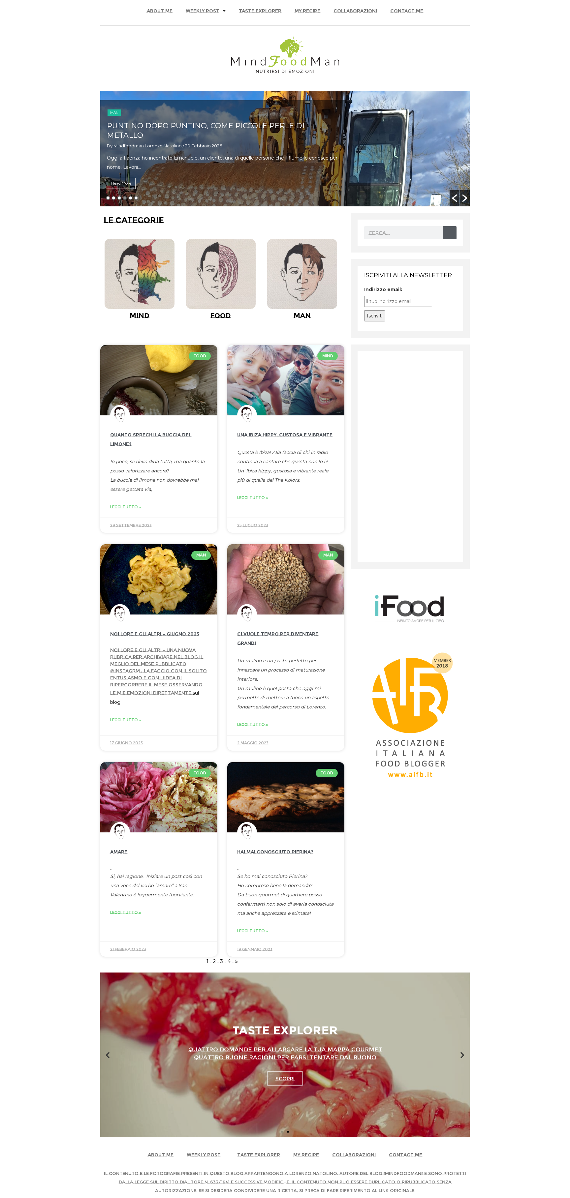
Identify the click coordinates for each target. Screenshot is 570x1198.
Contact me (406, 11)
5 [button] (130, 198)
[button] (454, 198)
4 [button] (125, 198)
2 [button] (113, 198)
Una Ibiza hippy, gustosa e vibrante (284, 435)
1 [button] (108, 198)
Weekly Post (202, 11)
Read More (121, 183)
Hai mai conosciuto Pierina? (275, 852)
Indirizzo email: (383, 289)
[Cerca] (450, 232)
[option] (285, 148)
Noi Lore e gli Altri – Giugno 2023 (154, 634)
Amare (118, 852)
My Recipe (307, 11)
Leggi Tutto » (125, 506)
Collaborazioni (355, 11)
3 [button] (119, 198)
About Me (160, 11)
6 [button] (136, 198)
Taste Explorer (260, 11)
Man (114, 112)
